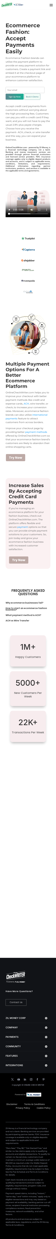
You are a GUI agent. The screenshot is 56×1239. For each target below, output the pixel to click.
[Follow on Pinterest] (43, 1079)
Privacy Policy (23, 1107)
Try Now (15, 457)
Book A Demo (32, 96)
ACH (26, 403)
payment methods (36, 432)
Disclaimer (11, 1104)
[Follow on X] (12, 1079)
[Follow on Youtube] (18, 1079)
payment (22, 526)
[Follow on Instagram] (31, 1079)
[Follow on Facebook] (37, 1079)
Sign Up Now (15, 96)
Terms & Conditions (34, 1104)
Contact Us (16, 1002)
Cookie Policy (43, 1107)
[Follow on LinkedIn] (24, 1079)
